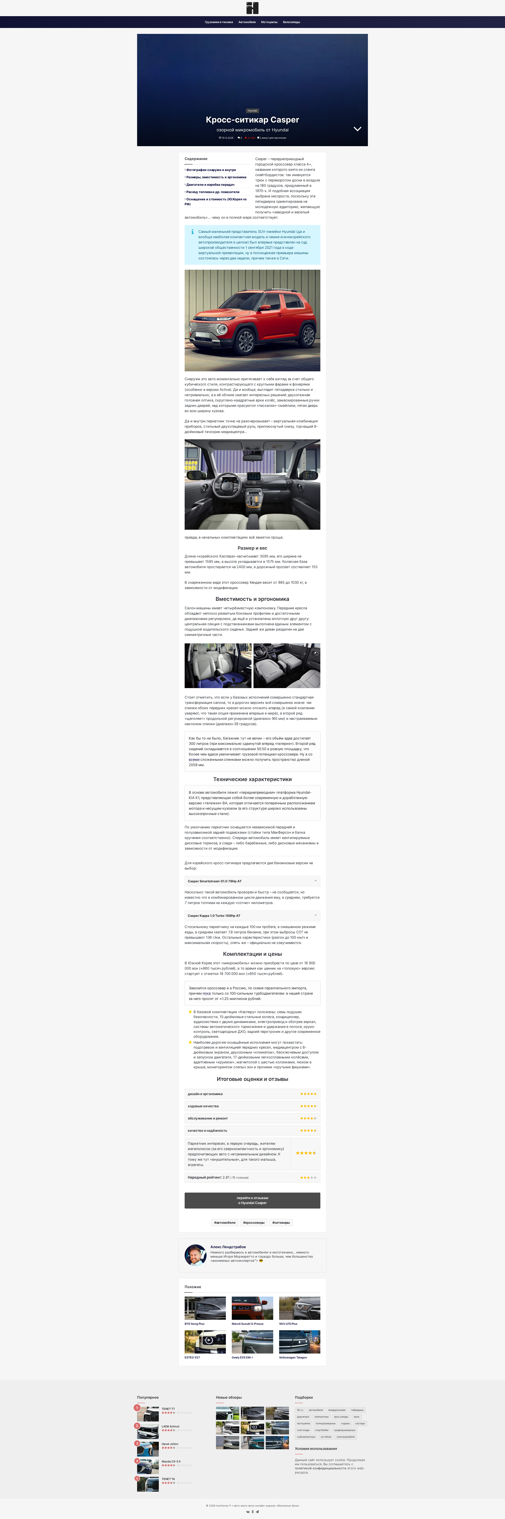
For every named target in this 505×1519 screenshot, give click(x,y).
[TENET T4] (148, 1484)
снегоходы (303, 1430)
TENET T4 (168, 1479)
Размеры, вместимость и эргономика (216, 177)
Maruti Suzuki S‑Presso (248, 1323)
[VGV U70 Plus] (299, 1308)
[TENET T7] (148, 1414)
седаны (345, 1423)
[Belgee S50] (252, 1442)
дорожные (303, 1416)
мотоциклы (303, 1423)
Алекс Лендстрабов (228, 1247)
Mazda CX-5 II (171, 1461)
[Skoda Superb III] (227, 1442)
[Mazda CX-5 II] (148, 1466)
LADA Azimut (170, 1426)
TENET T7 (168, 1408)
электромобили (346, 1436)
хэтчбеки (326, 1436)
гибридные (357, 1409)
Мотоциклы (269, 22)
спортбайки (321, 1430)
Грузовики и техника (219, 22)
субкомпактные (306, 1436)
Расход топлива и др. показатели (212, 192)
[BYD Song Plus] (205, 1308)
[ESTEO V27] (205, 1342)
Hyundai (252, 110)
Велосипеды (291, 22)
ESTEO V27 (192, 1357)
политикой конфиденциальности (320, 1468)
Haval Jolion (170, 1444)
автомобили (226, 1222)
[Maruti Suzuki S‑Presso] (252, 1308)
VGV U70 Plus (288, 1323)
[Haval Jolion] (148, 1449)
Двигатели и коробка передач (210, 185)
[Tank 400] (227, 1428)
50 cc (300, 1409)
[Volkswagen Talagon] (299, 1342)
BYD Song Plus (195, 1323)
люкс (357, 1416)
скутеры (360, 1423)
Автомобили (247, 22)
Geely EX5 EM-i (242, 1357)
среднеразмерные (344, 1430)
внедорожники (336, 1409)
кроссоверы (255, 1222)
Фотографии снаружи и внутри (211, 170)
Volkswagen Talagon (293, 1357)
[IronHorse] (252, 8)
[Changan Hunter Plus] (227, 1413)
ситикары (282, 1222)
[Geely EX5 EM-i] (252, 1342)
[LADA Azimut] (148, 1431)
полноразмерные (326, 1423)
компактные (322, 1416)
